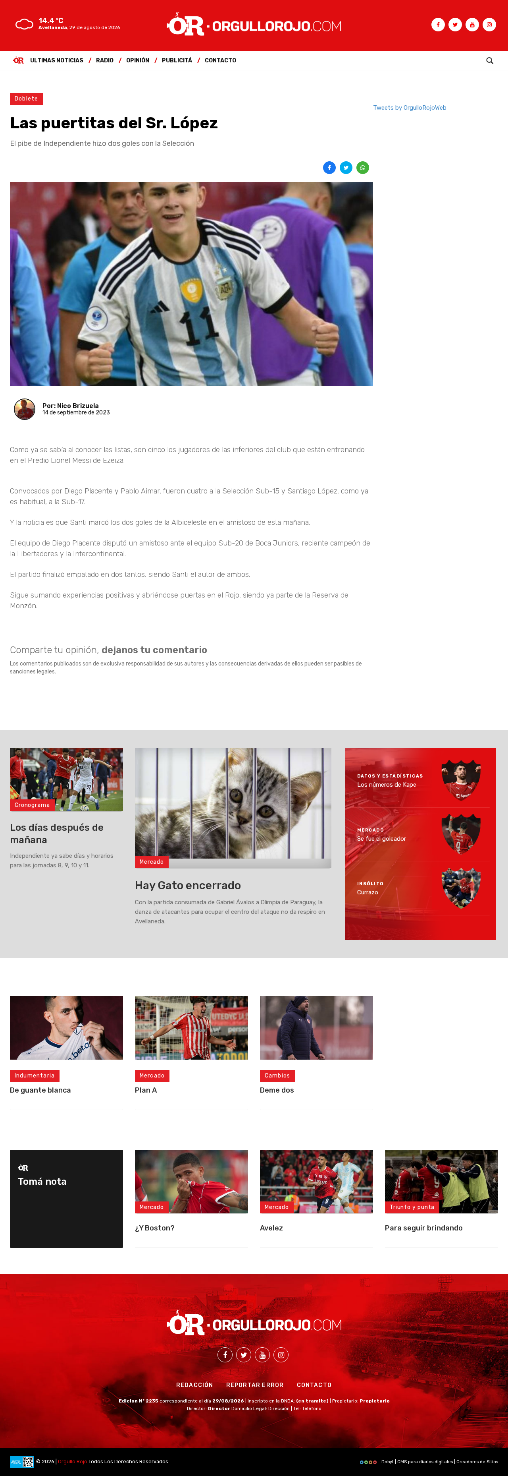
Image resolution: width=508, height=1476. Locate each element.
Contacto (220, 60)
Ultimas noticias (56, 60)
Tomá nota (42, 1181)
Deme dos (277, 1090)
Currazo (367, 892)
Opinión (137, 60)
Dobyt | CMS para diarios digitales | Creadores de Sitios (439, 1461)
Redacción (195, 1385)
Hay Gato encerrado (188, 885)
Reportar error (255, 1385)
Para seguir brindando (424, 1228)
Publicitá (177, 60)
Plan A (146, 1090)
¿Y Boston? (155, 1228)
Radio (105, 60)
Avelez (271, 1228)
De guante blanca (40, 1090)
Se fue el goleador (381, 838)
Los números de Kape (386, 784)
